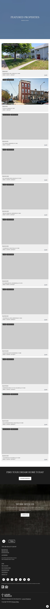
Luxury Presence (26, 599)
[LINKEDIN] (12, 579)
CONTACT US (4, 574)
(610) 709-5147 (5, 549)
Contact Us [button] (25, 514)
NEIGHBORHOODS (5, 570)
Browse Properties (25, 478)
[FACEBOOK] (3, 579)
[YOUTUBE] (16, 579)
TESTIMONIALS (5, 572)
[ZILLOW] (28, 579)
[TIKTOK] (20, 579)
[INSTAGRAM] (8, 579)
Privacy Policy (15, 601)
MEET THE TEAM (5, 565)
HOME (3, 563)
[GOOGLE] (24, 579)
